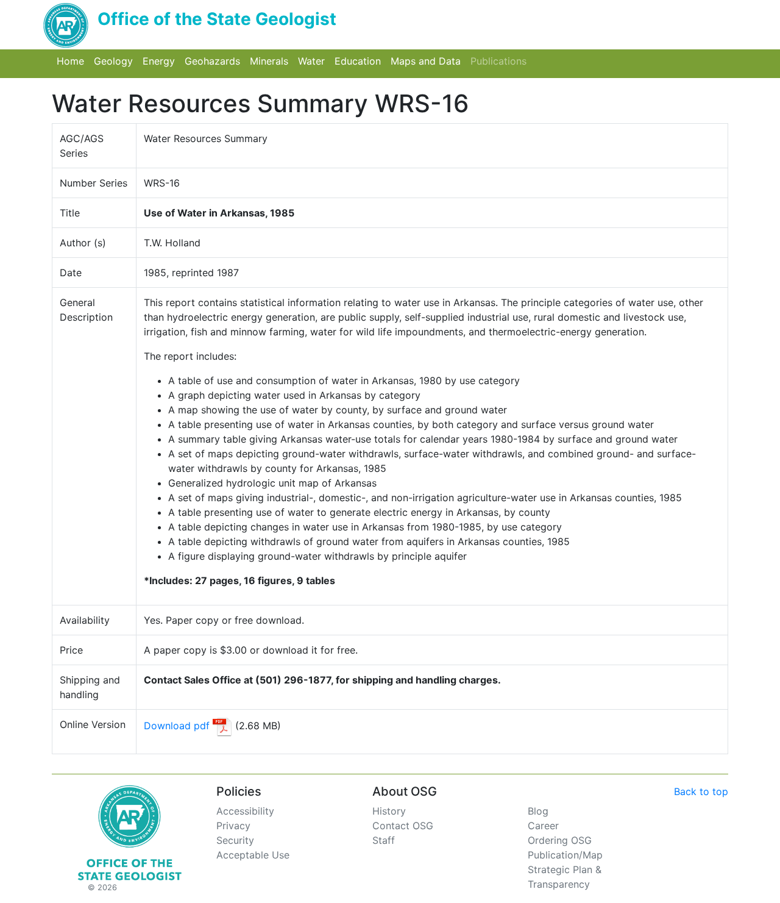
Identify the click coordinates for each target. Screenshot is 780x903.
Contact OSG (402, 825)
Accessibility (245, 811)
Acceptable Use (252, 855)
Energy (161, 61)
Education (360, 61)
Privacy (233, 825)
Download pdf (177, 725)
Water (314, 61)
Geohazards (215, 61)
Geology (116, 61)
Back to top (701, 791)
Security (235, 840)
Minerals (271, 61)
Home (73, 61)
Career (543, 825)
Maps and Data (428, 61)
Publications (500, 61)
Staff (383, 840)
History (389, 811)
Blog (538, 811)
